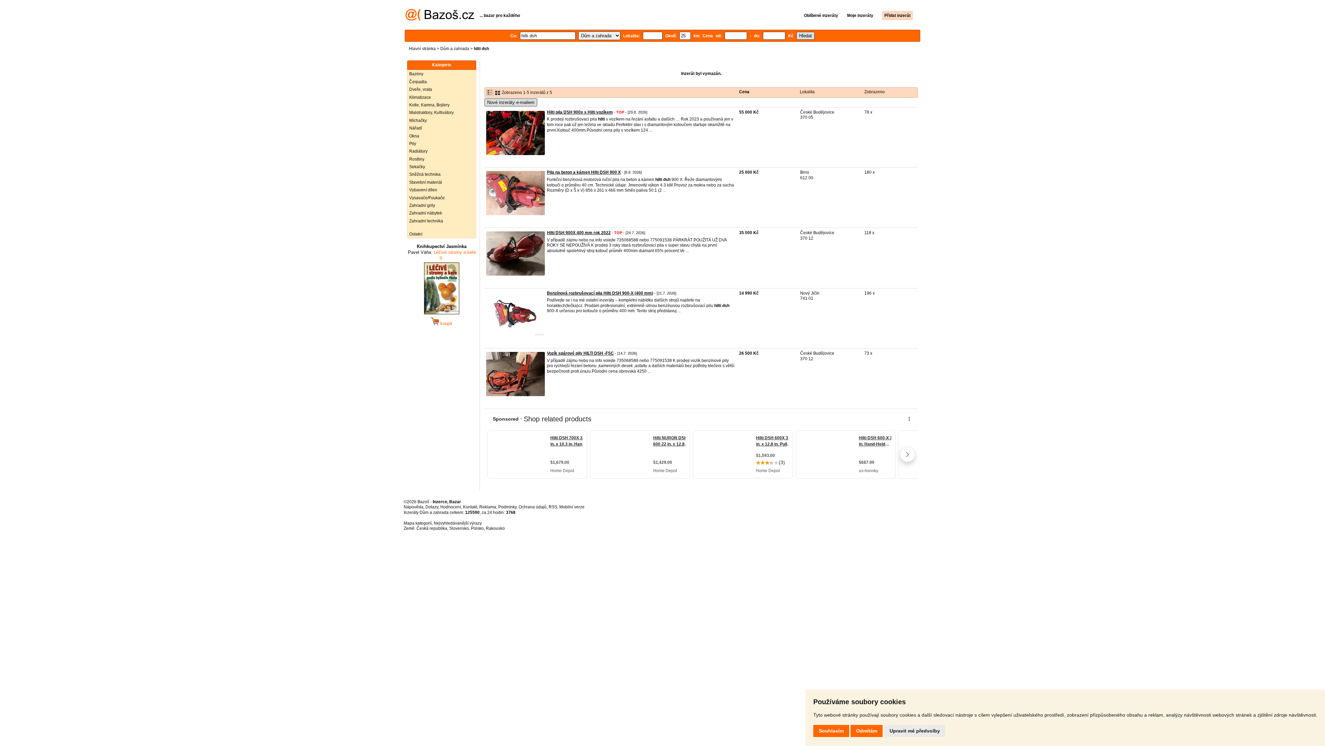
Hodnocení (450, 507)
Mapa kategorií (418, 523)
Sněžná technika (425, 174)
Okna (414, 136)
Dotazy (431, 507)
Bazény (416, 73)
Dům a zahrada (454, 48)
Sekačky (417, 166)
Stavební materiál (425, 182)
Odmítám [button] (866, 731)
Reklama (487, 507)
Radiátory (418, 151)
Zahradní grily (422, 205)
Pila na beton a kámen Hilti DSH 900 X (584, 172)
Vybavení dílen (423, 190)
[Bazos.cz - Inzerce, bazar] (439, 19)
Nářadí (415, 128)
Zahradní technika (426, 221)
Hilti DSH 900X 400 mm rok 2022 (579, 232)
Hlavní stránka (422, 48)
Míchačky (418, 120)
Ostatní (415, 234)
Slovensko (459, 528)
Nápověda (413, 507)
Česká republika (431, 528)
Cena (744, 91)
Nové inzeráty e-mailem (510, 102)
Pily (412, 143)
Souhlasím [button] (831, 731)
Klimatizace (420, 97)
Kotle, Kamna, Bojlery (429, 105)
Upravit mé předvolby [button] (915, 731)
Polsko (477, 528)
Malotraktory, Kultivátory (431, 112)
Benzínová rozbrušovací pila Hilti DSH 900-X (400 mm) (600, 293)
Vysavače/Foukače (427, 197)
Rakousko (495, 528)
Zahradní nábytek (425, 213)
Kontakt (470, 507)
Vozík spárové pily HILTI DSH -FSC (580, 353)
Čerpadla (418, 81)
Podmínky (507, 507)
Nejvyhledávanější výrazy (458, 523)
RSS (553, 507)
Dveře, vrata (420, 89)
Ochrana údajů (533, 507)
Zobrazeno (874, 91)
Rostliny (416, 159)
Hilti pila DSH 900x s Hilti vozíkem (580, 112)
